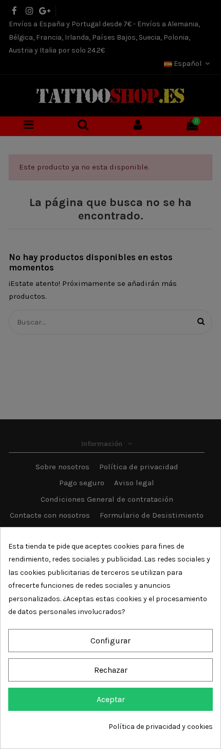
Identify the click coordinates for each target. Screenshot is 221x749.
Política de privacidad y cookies (160, 726)
